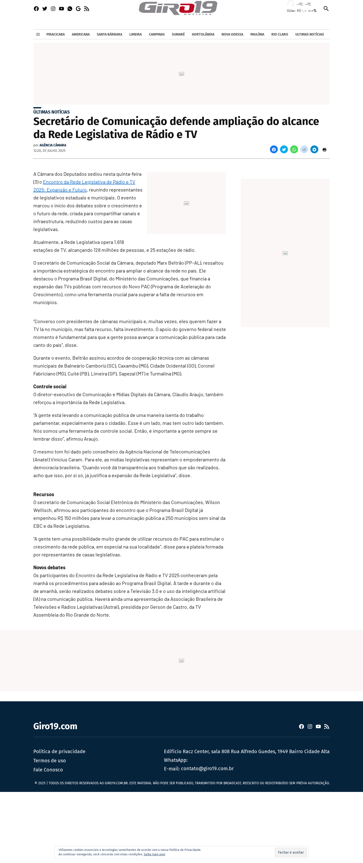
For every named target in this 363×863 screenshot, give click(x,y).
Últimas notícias (51, 112)
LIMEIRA (135, 34)
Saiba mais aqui (154, 854)
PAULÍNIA (257, 34)
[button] (274, 149)
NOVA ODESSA (232, 34)
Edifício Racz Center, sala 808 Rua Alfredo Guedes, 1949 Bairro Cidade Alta (247, 751)
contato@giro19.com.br (207, 768)
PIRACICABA (55, 34)
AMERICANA (81, 34)
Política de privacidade (59, 751)
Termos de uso (49, 761)
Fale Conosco (48, 770)
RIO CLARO (279, 34)
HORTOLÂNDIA (203, 34)
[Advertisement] (148, 826)
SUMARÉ (178, 34)
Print (324, 149)
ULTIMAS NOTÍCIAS (309, 34)
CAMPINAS (157, 34)
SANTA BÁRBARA (109, 34)
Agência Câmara (53, 145)
